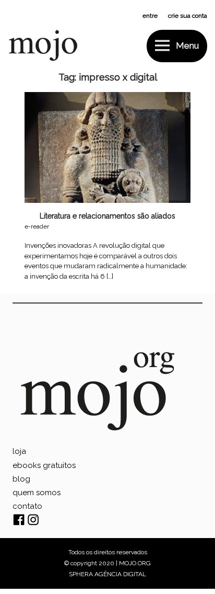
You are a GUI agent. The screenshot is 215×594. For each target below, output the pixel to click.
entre (150, 15)
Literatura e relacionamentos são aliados (107, 216)
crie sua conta (187, 15)
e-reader (37, 226)
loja (19, 451)
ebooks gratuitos (44, 465)
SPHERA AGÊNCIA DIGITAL (107, 574)
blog (21, 479)
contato (27, 506)
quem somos (37, 492)
